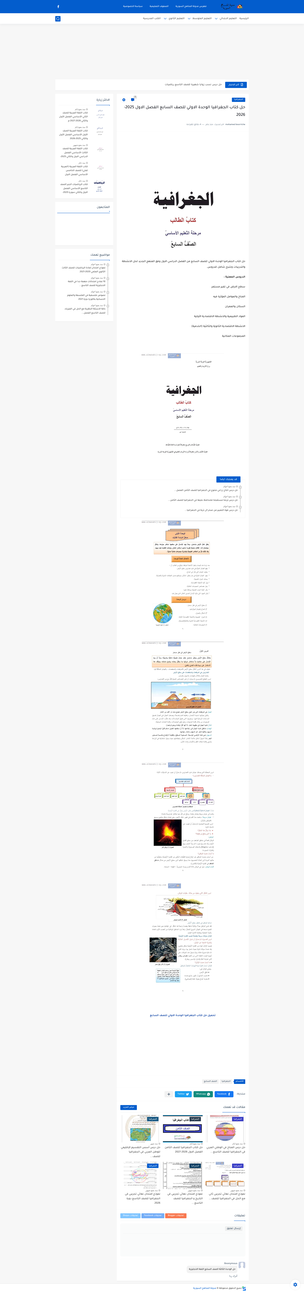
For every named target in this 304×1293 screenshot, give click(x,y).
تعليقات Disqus (130, 1216)
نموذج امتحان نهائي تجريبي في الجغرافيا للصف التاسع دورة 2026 (142, 1199)
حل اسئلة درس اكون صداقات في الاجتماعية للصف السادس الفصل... (183, 84)
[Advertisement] (152, 52)
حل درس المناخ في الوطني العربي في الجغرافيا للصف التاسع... (225, 1150)
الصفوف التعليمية (159, 6)
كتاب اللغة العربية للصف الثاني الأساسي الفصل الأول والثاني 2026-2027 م (73, 117)
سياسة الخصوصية (133, 6)
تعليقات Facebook (153, 1216)
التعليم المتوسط (202, 18)
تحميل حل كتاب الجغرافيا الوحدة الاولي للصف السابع (183, 1015)
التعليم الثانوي (177, 18)
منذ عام (82, 163)
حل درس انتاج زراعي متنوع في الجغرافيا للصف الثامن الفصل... (206, 490)
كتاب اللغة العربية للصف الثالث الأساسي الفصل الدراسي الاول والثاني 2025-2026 (74, 153)
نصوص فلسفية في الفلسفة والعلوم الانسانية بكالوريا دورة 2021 (86, 297)
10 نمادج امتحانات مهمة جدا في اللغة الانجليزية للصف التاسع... (86, 283)
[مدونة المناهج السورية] (231, 6)
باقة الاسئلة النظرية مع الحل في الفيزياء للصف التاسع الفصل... (85, 311)
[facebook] (58, 6)
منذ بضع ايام (237, 1143)
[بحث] (58, 19)
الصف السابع (210, 1081)
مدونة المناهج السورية (204, 1288)
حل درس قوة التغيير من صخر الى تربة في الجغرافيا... (211, 510)
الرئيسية (244, 18)
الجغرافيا (238, 100)
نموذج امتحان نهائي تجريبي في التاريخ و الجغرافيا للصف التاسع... (185, 1199)
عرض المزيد (128, 1107)
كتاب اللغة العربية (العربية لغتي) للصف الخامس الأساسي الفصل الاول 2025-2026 (74, 171)
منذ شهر (154, 1143)
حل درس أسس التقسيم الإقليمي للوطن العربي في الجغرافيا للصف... (140, 1152)
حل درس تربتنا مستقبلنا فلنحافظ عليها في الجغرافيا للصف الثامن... (203, 500)
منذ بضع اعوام (229, 486)
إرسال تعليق (234, 1228)
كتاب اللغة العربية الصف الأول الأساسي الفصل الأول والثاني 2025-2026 (73, 135)
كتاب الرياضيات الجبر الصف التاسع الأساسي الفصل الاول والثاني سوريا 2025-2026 (74, 189)
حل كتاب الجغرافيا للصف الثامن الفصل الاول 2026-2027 (184, 1150)
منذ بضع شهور (236, 1190)
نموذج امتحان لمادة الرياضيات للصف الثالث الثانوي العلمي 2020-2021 (83, 270)
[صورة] (100, 114)
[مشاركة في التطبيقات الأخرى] (168, 1094)
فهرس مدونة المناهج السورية (191, 6)
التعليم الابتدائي (228, 18)
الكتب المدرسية (152, 18)
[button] (224, 1094)
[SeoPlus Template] (244, 1288)
